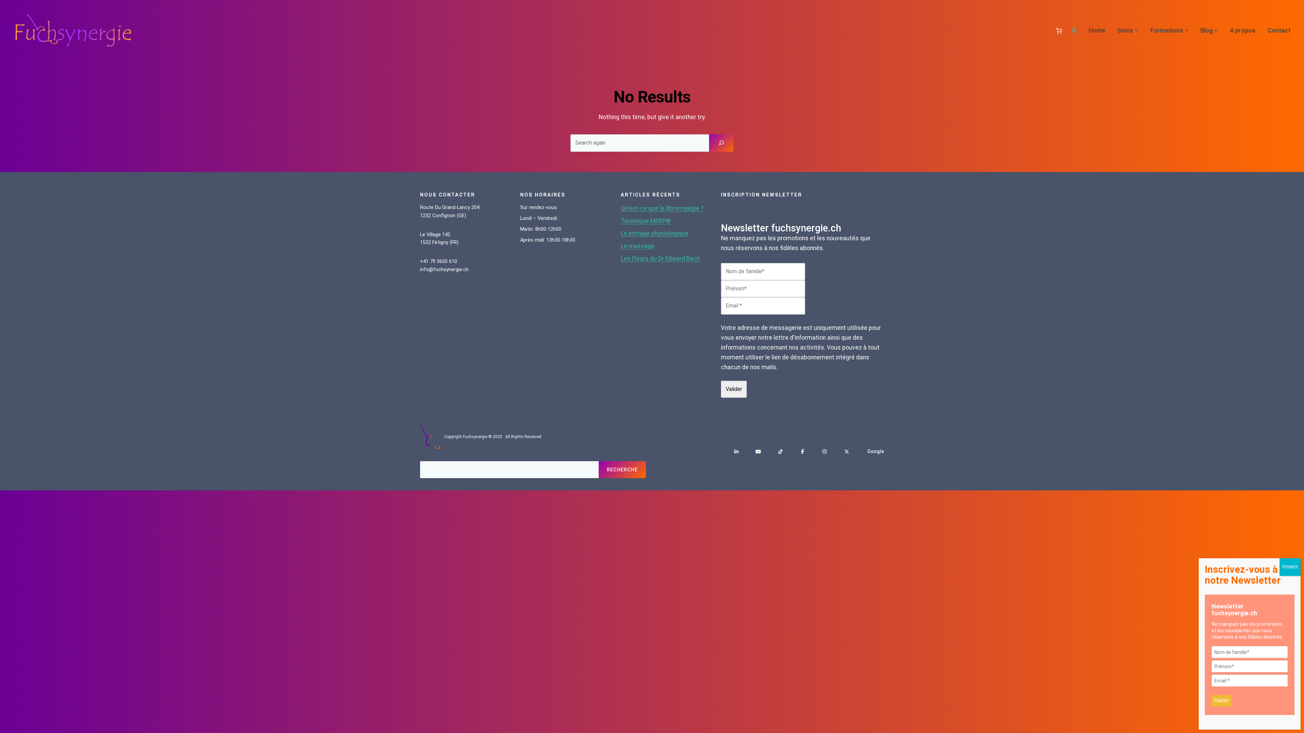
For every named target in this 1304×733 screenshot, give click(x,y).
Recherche (622, 470)
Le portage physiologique (654, 233)
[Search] (721, 142)
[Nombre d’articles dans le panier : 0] (1058, 30)
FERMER (1290, 567)
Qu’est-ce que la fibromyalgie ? (662, 208)
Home (1097, 30)
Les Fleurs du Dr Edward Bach (660, 258)
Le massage (637, 246)
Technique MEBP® (646, 221)
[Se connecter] (1073, 30)
